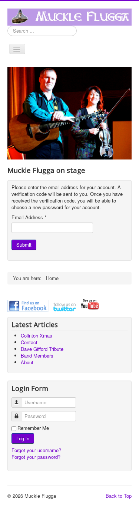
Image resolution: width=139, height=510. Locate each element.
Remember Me (33, 428)
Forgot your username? (36, 450)
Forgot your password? (35, 456)
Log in (22, 438)
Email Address (28, 217)
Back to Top (119, 495)
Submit (24, 244)
